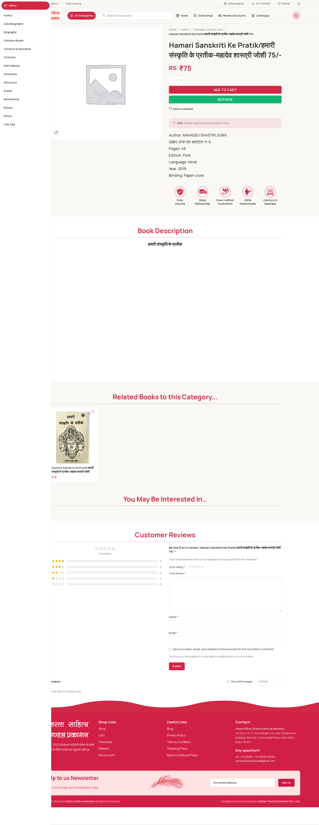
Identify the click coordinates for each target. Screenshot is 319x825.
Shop (102, 729)
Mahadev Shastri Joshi (208, 29)
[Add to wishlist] (93, 412)
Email (173, 633)
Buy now (225, 99)
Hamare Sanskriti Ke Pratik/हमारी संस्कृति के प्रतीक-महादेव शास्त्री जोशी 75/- (73, 471)
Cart (102, 735)
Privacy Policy (176, 735)
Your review (177, 573)
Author (185, 29)
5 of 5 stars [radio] (202, 566)
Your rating (177, 566)
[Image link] (59, 729)
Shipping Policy (177, 748)
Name (173, 617)
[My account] (299, 3)
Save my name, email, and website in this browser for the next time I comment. (223, 649)
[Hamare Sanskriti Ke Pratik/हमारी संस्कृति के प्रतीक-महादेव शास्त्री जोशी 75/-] (73, 438)
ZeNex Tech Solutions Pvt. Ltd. (279, 801)
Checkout (105, 742)
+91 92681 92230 (264, 757)
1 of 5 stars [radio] (190, 566)
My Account (107, 755)
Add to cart (225, 90)
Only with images (242, 681)
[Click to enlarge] (56, 132)
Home (173, 29)
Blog (170, 729)
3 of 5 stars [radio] (196, 566)
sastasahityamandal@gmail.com (255, 761)
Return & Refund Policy (182, 755)
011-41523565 (244, 757)
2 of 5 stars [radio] (193, 566)
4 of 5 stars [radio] (199, 566)
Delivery (104, 748)
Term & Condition (179, 742)
